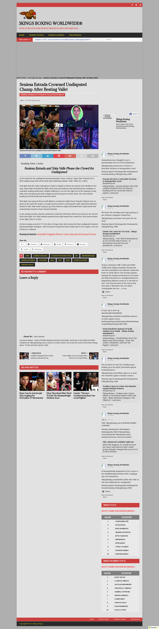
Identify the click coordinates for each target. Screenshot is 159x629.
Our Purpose (75, 35)
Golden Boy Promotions (61, 256)
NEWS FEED (21, 78)
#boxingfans (125, 429)
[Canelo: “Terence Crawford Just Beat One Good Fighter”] (85, 381)
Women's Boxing (80, 260)
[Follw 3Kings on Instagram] (140, 5)
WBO (68, 260)
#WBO (132, 265)
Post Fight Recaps (35, 78)
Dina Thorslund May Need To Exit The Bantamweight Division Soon (59, 395)
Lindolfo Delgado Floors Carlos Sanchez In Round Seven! (66, 234)
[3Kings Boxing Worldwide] (109, 116)
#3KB (130, 174)
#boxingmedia (120, 172)
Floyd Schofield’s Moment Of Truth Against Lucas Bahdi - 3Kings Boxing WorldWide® (118, 331)
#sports (111, 172)
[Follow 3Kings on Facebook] (132, 5)
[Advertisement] (79, 59)
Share (105, 199)
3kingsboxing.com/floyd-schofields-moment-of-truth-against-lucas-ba (119, 318)
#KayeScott (113, 476)
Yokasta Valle (27, 264)
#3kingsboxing (121, 174)
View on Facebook (107, 197)
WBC (60, 260)
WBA (52, 260)
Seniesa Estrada (28, 260)
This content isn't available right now (118, 442)
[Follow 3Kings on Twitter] (136, 5)
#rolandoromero (108, 370)
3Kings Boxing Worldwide (118, 154)
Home (21, 35)
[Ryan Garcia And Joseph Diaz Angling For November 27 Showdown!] (32, 381)
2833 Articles (39, 337)
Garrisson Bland (40, 256)
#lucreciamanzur (127, 163)
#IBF (119, 265)
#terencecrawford (124, 437)
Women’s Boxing (56, 35)
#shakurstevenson (109, 437)
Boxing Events (36, 35)
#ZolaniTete (125, 215)
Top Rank (42, 260)
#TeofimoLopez (128, 365)
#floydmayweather (123, 434)
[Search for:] (121, 39)
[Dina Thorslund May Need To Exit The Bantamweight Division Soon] (59, 381)
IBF (77, 256)
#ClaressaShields (108, 434)
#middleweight (111, 474)
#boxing (104, 172)
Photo (107, 292)
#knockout (115, 286)
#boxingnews (132, 172)
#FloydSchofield (111, 313)
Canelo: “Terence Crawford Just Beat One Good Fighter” (84, 395)
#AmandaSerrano (108, 160)
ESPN (27, 256)
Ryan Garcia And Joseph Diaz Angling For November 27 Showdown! (31, 395)
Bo (23, 100)
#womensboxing (108, 174)
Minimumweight (88, 256)
